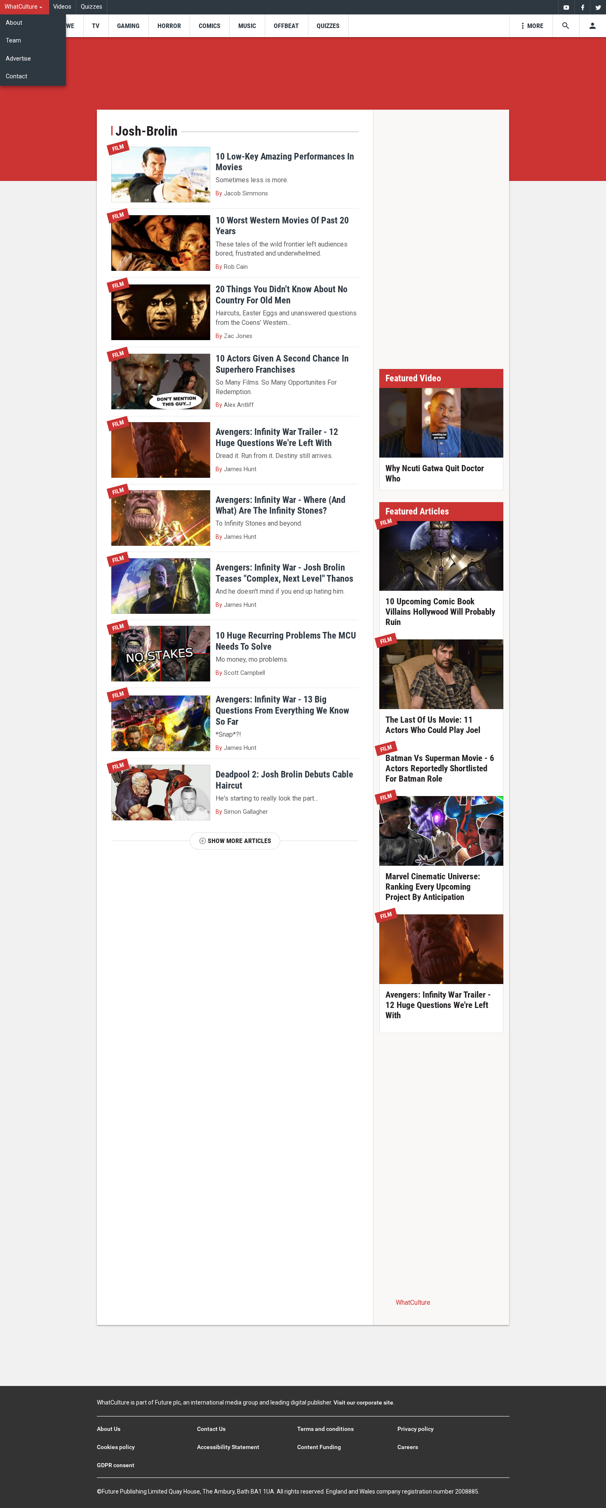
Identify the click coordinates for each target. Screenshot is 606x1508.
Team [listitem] (13, 40)
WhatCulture (413, 1302)
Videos (62, 6)
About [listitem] (14, 22)
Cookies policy (116, 1447)
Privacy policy (415, 1429)
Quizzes (91, 6)
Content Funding (319, 1447)
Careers (407, 1447)
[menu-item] (67, 25)
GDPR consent (115, 1465)
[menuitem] (24, 7)
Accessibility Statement (228, 1447)
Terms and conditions (325, 1429)
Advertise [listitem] (18, 58)
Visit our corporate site (363, 1402)
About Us (108, 1429)
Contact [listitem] (16, 76)
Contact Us (211, 1429)
